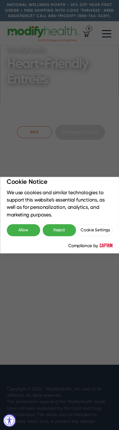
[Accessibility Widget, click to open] (9, 420)
